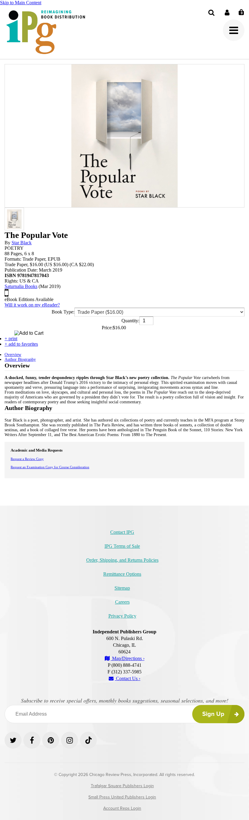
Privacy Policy (122, 615)
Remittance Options (122, 574)
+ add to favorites (21, 344)
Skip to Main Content (20, 2)
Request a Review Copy (27, 459)
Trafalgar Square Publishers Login (122, 785)
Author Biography (20, 359)
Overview (13, 354)
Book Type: (63, 311)
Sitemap (122, 588)
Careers (122, 602)
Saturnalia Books (21, 286)
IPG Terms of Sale (122, 546)
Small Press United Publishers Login (122, 797)
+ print (11, 338)
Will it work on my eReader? (32, 304)
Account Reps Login (122, 808)
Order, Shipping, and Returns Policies (122, 560)
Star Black (22, 242)
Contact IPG (122, 532)
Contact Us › (127, 678)
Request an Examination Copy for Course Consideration (50, 467)
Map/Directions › (128, 658)
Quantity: (130, 320)
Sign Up (213, 714)
